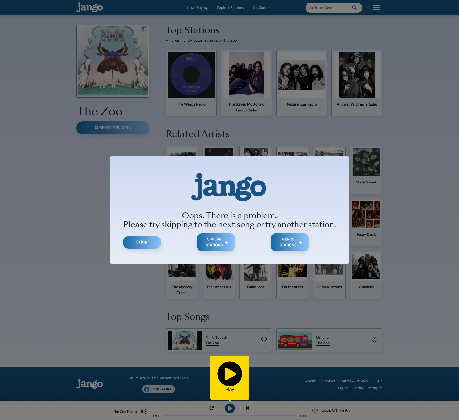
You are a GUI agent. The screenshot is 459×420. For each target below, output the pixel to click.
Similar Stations (214, 242)
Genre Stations (288, 242)
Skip (140, 242)
